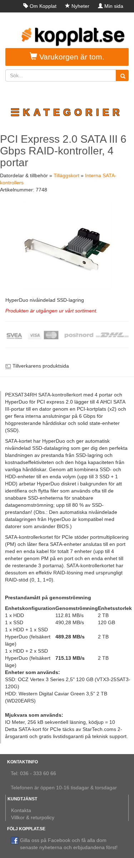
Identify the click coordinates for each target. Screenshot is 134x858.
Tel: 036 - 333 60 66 (33, 773)
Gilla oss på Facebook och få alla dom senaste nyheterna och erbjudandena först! (69, 843)
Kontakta (21, 810)
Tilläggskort (66, 175)
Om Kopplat (43, 6)
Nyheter (80, 6)
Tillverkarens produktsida (41, 366)
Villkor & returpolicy (32, 817)
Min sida (113, 6)
